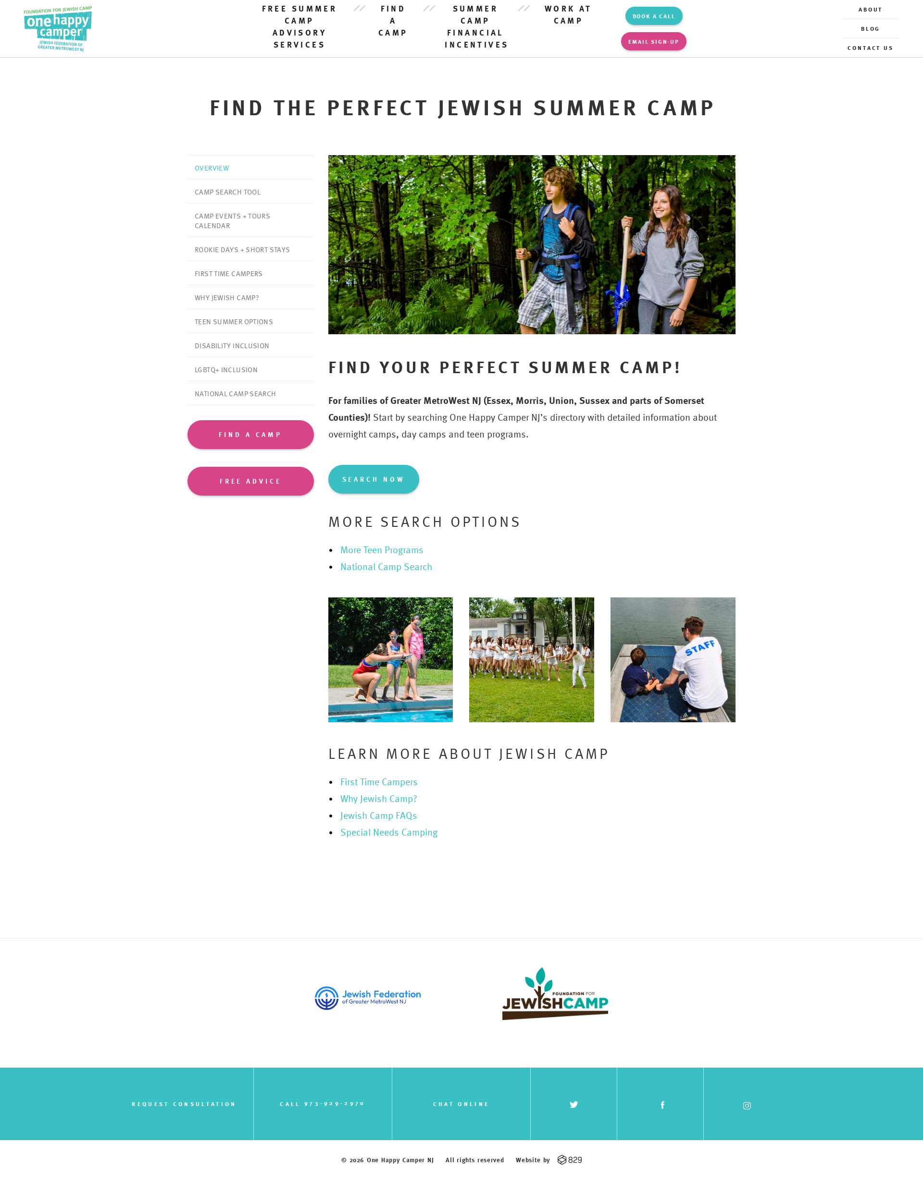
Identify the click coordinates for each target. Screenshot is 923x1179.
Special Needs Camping (388, 832)
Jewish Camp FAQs (378, 815)
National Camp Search (235, 393)
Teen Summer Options (234, 321)
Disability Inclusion (232, 345)
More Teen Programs (382, 549)
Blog (871, 28)
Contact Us (871, 47)
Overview (212, 167)
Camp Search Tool (228, 191)
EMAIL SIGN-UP (653, 41)
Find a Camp (393, 20)
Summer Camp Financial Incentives (475, 26)
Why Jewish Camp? (227, 297)
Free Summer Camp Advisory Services (299, 26)
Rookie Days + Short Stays (242, 249)
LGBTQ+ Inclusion (226, 369)
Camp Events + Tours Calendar (232, 220)
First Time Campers (229, 273)
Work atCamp (568, 14)
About (871, 9)
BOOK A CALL (654, 16)
